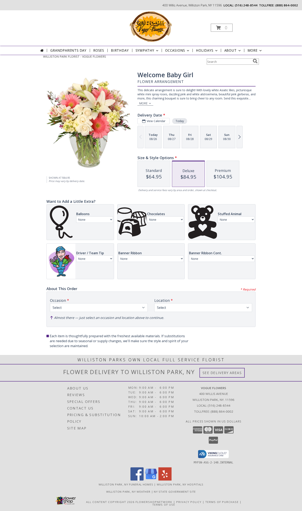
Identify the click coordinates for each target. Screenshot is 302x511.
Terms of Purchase (222, 502)
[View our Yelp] (165, 479)
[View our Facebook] (137, 479)
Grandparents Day (68, 50)
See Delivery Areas (222, 372)
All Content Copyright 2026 (110, 502)
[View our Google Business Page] (151, 479)
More (253, 50)
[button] (222, 28)
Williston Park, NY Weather (128, 492)
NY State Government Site (175, 492)
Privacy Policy (189, 502)
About (230, 50)
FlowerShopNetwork (154, 502)
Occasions (175, 50)
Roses (98, 50)
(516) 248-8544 (246, 5)
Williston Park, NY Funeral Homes (126, 484)
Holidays (204, 50)
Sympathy (145, 50)
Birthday (120, 50)
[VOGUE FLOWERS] (150, 26)
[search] (255, 61)
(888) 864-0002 (286, 5)
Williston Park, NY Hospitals (180, 484)
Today (179, 121)
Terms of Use (163, 504)
